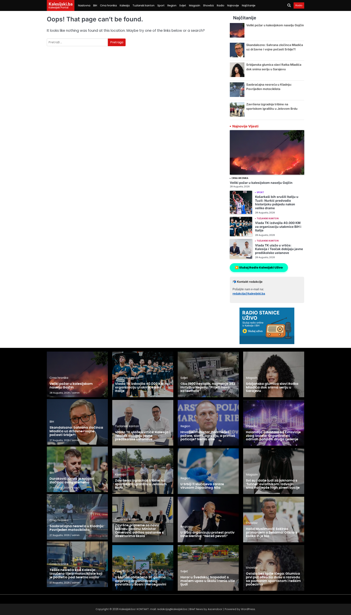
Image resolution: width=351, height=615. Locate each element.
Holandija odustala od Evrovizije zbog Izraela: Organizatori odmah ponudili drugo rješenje (273, 436)
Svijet (182, 5)
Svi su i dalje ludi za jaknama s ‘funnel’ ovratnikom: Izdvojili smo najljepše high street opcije (273, 484)
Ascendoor (215, 609)
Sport (161, 5)
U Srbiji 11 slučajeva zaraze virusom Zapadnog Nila (202, 486)
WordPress (248, 609)
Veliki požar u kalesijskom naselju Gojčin (275, 25)
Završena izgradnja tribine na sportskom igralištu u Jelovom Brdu (141, 484)
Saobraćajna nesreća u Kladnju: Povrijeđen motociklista (77, 528)
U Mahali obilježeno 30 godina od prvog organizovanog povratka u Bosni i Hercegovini (140, 581)
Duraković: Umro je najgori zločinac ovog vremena (72, 480)
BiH (95, 5)
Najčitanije (248, 5)
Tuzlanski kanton (143, 5)
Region (171, 5)
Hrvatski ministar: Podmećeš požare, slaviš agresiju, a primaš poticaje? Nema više (207, 436)
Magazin (194, 5)
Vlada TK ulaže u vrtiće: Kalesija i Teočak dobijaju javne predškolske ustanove (279, 249)
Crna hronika (108, 5)
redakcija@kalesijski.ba (249, 293)
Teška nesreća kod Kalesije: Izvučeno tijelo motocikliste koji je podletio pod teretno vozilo (76, 573)
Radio (220, 5)
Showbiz (208, 5)
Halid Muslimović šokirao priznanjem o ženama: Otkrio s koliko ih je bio (271, 532)
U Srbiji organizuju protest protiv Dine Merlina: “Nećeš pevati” (207, 534)
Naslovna (84, 5)
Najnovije (233, 5)
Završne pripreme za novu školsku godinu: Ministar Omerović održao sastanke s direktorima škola (139, 530)
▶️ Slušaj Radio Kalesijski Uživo (259, 267)
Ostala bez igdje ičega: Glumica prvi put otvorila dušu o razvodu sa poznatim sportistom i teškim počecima (273, 579)
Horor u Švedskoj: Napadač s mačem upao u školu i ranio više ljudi (207, 581)
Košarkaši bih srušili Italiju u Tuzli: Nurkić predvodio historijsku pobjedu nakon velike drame (276, 202)
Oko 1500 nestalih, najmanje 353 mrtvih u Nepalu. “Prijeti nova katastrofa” (207, 387)
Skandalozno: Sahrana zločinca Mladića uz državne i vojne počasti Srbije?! (76, 431)
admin (76, 392)
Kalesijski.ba (61, 3)
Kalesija (125, 5)
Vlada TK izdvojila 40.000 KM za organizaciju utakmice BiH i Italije (278, 226)
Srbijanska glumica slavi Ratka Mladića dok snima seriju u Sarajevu (272, 387)
